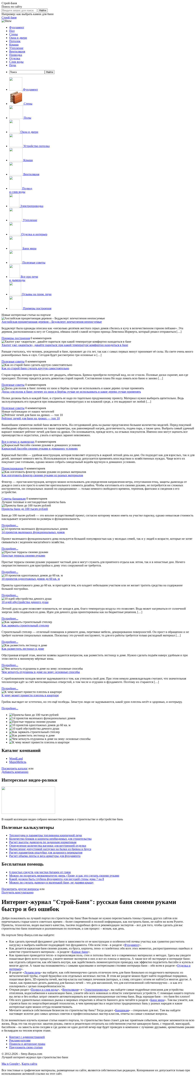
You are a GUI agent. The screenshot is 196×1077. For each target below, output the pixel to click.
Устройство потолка (36, 146)
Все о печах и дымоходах (18, 441)
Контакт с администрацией (27, 1037)
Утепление (16, 48)
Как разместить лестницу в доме (23, 648)
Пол (12, 30)
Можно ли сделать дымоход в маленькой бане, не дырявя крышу (51, 882)
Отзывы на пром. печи (36, 294)
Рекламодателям (19, 1040)
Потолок (14, 41)
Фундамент (16, 27)
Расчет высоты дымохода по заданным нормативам (42, 842)
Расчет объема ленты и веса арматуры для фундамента (44, 856)
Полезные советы (33, 262)
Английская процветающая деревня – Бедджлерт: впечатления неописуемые (52, 321)
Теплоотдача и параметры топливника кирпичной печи (45, 835)
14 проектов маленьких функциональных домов (33, 532)
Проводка (15, 55)
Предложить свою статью (26, 1047)
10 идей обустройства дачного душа (25, 602)
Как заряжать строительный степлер (25, 625)
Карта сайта (29, 1063)
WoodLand (16, 758)
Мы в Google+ (11, 1063)
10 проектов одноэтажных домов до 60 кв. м (31, 578)
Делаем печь (32, 972)
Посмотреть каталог (15, 768)
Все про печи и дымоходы (23, 278)
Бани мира (29, 248)
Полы (27, 117)
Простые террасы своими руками (23, 555)
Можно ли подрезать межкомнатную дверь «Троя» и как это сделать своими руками (64, 875)
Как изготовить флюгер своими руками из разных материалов (42, 475)
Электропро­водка (31, 206)
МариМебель (17, 762)
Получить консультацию (17, 892)
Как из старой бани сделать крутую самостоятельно (35, 368)
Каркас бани (80, 951)
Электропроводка (96, 989)
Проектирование (13, 468)
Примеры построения (36, 308)
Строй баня (9, 17)
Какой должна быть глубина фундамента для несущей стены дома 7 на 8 (56, 879)
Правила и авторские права (27, 1043)
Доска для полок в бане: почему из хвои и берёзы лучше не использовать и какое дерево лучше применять (71, 391)
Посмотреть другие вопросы (20, 889)
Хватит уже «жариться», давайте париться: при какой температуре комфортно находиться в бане (65, 345)
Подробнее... (10, 525)
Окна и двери (18, 37)
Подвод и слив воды (20, 190)
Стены (13, 34)
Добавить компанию (15, 772)
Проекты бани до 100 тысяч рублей (25, 509)
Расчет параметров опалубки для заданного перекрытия (45, 852)
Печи (12, 65)
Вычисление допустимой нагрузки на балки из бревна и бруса (50, 849)
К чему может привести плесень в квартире (30, 695)
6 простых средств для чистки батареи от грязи (40, 872)
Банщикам (122, 1010)
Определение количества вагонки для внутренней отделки (47, 845)
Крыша (14, 44)
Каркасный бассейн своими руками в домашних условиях (40, 448)
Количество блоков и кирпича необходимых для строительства (50, 838)
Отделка (14, 58)
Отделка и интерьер (33, 234)
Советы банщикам (14, 498)
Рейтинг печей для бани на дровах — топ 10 (31, 418)
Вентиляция (17, 51)
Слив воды (16, 61)
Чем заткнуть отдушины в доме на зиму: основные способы (41, 672)
